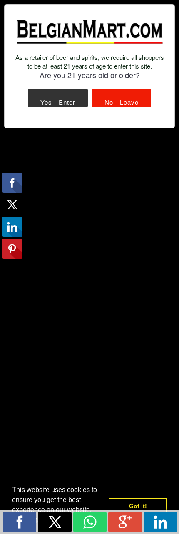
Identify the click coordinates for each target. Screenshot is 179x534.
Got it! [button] (138, 506)
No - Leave (121, 102)
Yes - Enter (57, 102)
